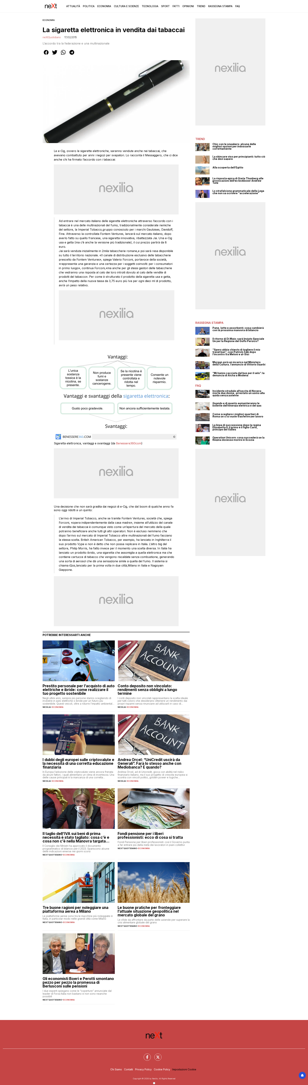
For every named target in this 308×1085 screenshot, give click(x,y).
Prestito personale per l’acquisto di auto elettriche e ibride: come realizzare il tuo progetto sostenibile (79, 689)
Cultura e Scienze (126, 6)
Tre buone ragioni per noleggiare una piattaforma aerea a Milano (75, 909)
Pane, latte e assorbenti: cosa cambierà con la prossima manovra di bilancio (238, 329)
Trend (201, 6)
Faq (237, 6)
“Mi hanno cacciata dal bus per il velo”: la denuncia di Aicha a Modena (238, 374)
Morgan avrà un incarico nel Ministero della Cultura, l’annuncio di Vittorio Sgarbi (238, 363)
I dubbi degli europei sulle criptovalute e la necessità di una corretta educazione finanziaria (78, 763)
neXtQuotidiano (52, 37)
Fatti (176, 6)
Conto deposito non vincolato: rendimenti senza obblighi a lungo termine (147, 689)
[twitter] (54, 55)
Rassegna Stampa (220, 6)
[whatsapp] (63, 55)
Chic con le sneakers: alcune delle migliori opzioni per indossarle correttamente (234, 146)
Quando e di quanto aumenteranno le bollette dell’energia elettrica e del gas (236, 404)
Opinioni (188, 6)
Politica (88, 6)
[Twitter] (155, 1055)
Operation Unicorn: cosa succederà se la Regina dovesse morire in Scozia (238, 439)
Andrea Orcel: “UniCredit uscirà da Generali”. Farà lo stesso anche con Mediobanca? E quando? (149, 763)
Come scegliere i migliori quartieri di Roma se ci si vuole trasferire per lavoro (237, 415)
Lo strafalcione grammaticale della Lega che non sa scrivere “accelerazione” (238, 192)
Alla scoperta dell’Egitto (227, 167)
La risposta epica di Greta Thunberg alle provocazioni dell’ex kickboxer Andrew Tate (237, 180)
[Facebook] (145, 1055)
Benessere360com (128, 443)
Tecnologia (150, 6)
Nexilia (47, 707)
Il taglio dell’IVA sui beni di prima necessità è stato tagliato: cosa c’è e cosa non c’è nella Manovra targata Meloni (76, 837)
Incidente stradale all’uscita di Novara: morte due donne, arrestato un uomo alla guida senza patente (238, 393)
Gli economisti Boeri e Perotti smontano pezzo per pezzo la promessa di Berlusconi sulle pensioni (78, 982)
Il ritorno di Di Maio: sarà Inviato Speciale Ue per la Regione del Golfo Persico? (238, 340)
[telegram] (71, 55)
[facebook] (46, 55)
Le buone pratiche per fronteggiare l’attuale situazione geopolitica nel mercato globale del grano (149, 911)
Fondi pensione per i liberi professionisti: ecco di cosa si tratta (150, 835)
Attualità (73, 6)
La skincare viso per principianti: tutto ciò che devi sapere (238, 158)
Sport (165, 6)
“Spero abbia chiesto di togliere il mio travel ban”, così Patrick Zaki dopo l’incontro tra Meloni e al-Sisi (236, 352)
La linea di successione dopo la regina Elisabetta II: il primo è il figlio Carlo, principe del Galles (236, 427)
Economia (104, 6)
